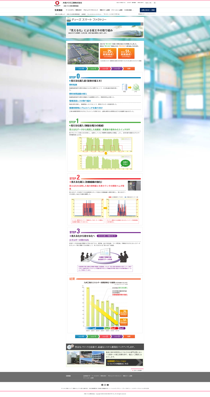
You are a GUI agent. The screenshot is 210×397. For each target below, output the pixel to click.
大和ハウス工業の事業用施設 (71, 6)
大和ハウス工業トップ (60, 14)
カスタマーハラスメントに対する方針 (140, 388)
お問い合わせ (140, 2)
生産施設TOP (86, 376)
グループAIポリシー (127, 388)
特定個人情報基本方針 (103, 388)
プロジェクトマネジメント (90, 10)
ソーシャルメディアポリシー (115, 388)
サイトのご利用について (66, 388)
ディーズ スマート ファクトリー (94, 14)
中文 (150, 2)
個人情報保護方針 (93, 388)
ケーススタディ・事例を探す (74, 10)
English (147, 2)
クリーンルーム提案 (116, 10)
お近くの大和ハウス (121, 2)
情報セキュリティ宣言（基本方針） (81, 388)
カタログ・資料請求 (131, 2)
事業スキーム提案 (105, 10)
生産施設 (58, 10)
